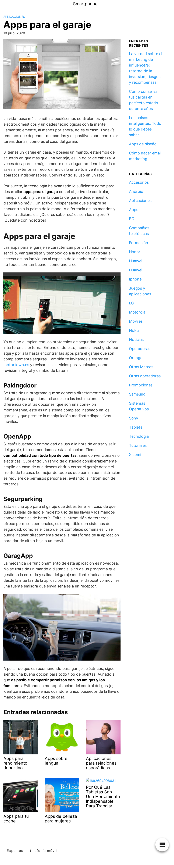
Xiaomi (135, 454)
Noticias (136, 339)
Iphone (135, 279)
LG (131, 303)
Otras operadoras (145, 376)
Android (136, 191)
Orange (135, 357)
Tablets (135, 427)
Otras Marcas (141, 367)
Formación (138, 242)
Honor (134, 252)
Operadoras (139, 348)
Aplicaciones (14, 16)
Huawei (135, 261)
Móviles (136, 321)
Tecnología (139, 436)
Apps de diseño (143, 144)
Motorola (137, 312)
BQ (132, 219)
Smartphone (85, 4)
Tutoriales (138, 445)
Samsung (137, 394)
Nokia (134, 330)
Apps (133, 209)
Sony (133, 418)
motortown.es (16, 364)
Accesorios (139, 182)
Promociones (141, 385)
